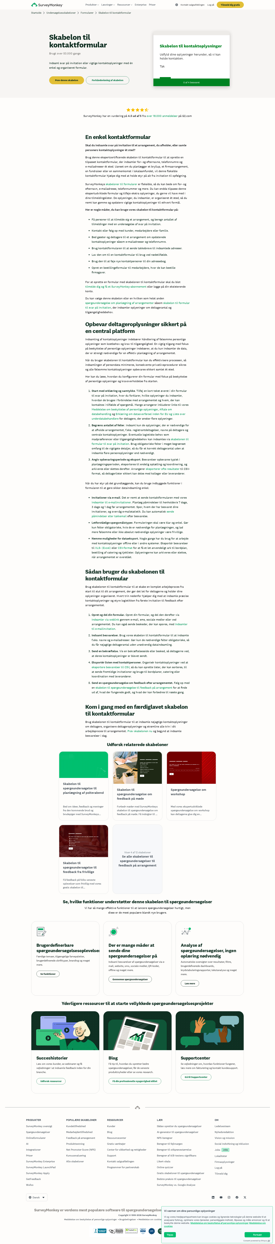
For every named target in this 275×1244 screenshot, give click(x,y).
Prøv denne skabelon (66, 80)
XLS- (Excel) (103, 548)
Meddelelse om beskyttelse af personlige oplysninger (219, 1223)
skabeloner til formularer (121, 184)
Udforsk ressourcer (51, 1081)
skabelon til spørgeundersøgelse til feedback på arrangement (133, 687)
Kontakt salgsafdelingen (192, 4)
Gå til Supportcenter (196, 1077)
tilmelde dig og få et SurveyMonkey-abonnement (115, 286)
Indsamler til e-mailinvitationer (111, 502)
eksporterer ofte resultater (163, 469)
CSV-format (125, 548)
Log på (210, 4)
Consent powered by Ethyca (255, 1241)
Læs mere (190, 983)
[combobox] (36, 1197)
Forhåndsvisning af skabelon (107, 80)
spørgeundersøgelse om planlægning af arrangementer (119, 303)
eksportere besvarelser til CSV (110, 667)
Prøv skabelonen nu (139, 731)
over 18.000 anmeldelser (162, 116)
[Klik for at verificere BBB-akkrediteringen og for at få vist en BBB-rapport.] (99, 1232)
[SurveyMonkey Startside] (47, 5)
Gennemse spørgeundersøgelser (130, 979)
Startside (36, 12)
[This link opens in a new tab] (213, 1197)
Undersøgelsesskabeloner (61, 12)
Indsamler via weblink (105, 619)
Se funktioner (48, 973)
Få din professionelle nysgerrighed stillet (135, 1081)
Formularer (87, 12)
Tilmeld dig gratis (230, 4)
